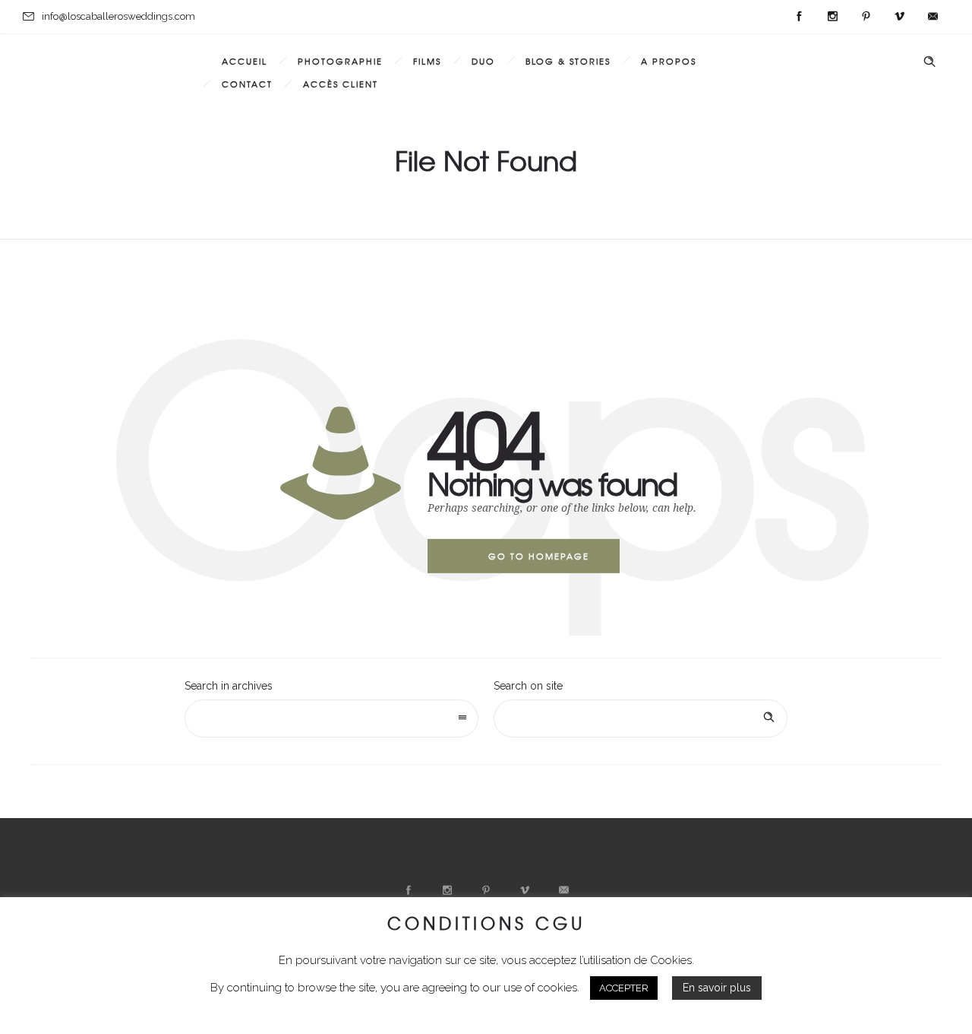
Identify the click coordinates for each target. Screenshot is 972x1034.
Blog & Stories (568, 61)
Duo (483, 61)
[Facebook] (799, 16)
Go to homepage (538, 556)
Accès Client (340, 84)
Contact (247, 84)
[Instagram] (832, 16)
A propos (668, 61)
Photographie (340, 61)
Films (427, 61)
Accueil (244, 61)
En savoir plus (717, 988)
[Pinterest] (865, 16)
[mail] (932, 16)
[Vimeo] (899, 16)
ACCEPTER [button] (624, 988)
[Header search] (929, 61)
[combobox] (331, 718)
